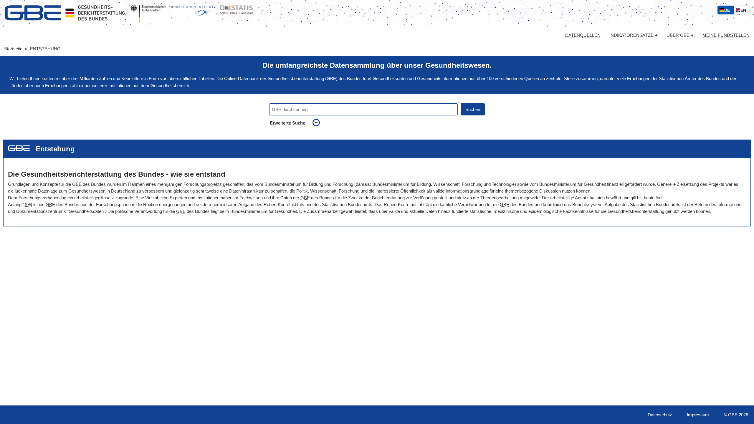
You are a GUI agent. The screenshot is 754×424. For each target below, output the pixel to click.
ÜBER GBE (680, 35)
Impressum (698, 414)
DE (728, 11)
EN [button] (744, 11)
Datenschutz (660, 414)
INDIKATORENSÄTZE (633, 35)
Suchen (472, 109)
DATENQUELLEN (583, 35)
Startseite (13, 48)
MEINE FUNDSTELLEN (726, 35)
